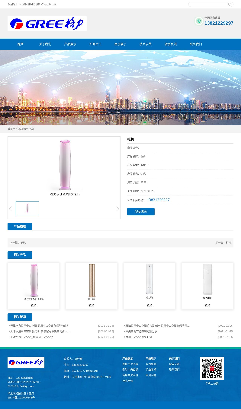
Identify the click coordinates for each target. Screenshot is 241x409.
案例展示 (120, 44)
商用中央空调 (130, 375)
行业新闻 (151, 369)
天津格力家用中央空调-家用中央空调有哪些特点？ (39, 325)
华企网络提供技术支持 (21, 393)
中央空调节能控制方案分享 (141, 331)
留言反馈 (171, 44)
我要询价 (141, 211)
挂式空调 (127, 380)
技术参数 (146, 44)
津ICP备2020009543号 (21, 397)
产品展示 (70, 44)
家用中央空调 (130, 364)
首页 (20, 44)
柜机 (31, 129)
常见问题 (151, 375)
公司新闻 (151, 364)
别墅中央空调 (130, 369)
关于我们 (45, 44)
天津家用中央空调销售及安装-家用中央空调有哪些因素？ (158, 325)
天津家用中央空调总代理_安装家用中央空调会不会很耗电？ (41, 331)
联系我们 (196, 44)
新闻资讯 (95, 44)
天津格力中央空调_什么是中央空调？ (32, 336)
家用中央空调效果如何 (139, 336)
